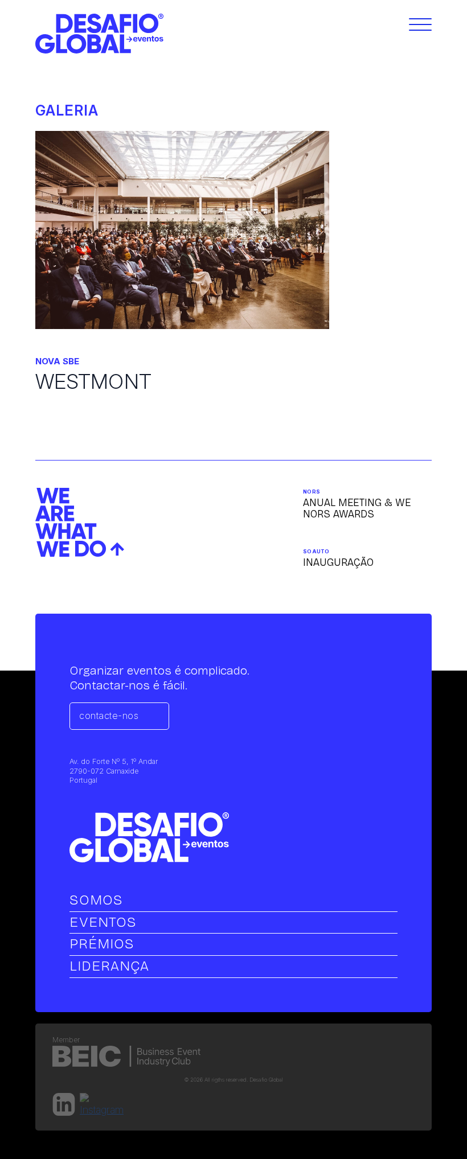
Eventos (103, 922)
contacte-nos (108, 715)
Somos (96, 900)
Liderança (109, 966)
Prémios (101, 943)
